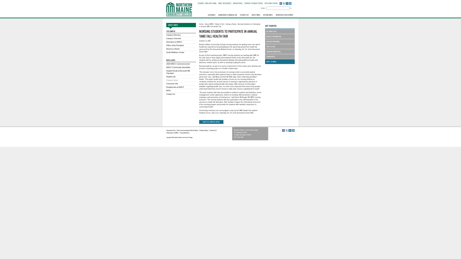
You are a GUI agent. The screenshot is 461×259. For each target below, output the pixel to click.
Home (201, 24)
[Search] (290, 8)
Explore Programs (272, 41)
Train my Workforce (273, 51)
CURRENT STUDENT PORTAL (253, 3)
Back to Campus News (211, 122)
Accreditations (184, 133)
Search (263, 8)
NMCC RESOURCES (224, 3)
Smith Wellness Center (175, 52)
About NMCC (209, 24)
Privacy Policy (204, 130)
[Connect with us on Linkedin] (290, 3)
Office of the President (175, 45)
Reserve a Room (173, 49)
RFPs (168, 91)
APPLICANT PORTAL (271, 3)
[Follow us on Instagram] (287, 3)
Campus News (172, 80)
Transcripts (270, 56)
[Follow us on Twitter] (284, 3)
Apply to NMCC (271, 61)
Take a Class (270, 46)
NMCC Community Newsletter (178, 67)
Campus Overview (173, 38)
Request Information (273, 36)
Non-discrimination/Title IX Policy (187, 130)
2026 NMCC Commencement (178, 64)
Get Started (271, 26)
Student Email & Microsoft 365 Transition (178, 72)
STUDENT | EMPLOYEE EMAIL (207, 3)
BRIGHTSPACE (238, 3)
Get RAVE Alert (271, 31)
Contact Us (170, 94)
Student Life (171, 77)
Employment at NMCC (175, 87)
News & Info (219, 24)
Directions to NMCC (174, 42)
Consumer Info (172, 84)
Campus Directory (173, 35)
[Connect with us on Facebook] (280, 3)
